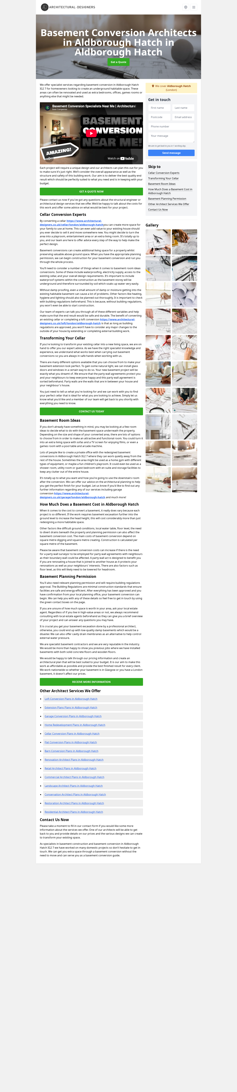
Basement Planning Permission (167, 198)
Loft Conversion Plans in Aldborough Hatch (71, 699)
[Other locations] (185, 7)
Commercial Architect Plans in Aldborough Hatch (74, 777)
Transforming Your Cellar (163, 178)
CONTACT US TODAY (91, 411)
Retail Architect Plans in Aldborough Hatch (70, 768)
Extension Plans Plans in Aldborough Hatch (71, 707)
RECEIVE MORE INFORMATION (91, 682)
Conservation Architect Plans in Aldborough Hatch (75, 794)
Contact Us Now (158, 209)
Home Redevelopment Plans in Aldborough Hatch (75, 725)
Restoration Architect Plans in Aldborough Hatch (74, 803)
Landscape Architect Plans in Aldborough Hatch (74, 786)
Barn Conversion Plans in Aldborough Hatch (71, 751)
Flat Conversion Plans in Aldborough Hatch (71, 742)
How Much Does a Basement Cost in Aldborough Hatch (170, 191)
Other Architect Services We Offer (168, 204)
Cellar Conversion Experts (163, 173)
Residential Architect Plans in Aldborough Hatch (74, 812)
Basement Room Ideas (162, 184)
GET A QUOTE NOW (91, 191)
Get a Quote (118, 62)
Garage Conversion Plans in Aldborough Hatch (73, 716)
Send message (171, 153)
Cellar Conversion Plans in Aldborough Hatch (72, 733)
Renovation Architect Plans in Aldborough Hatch (74, 759)
